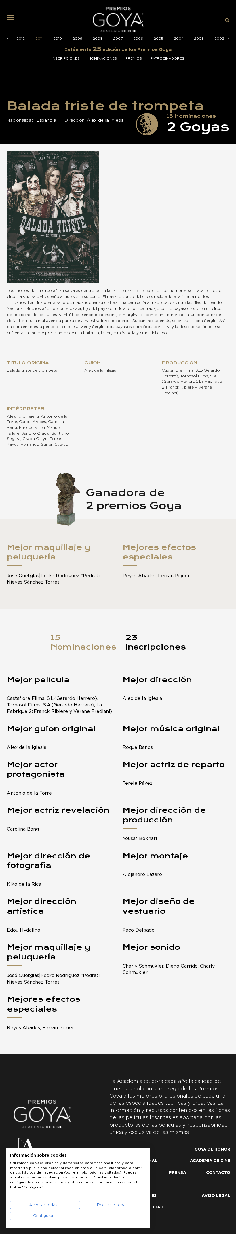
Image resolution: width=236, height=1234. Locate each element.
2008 (97, 38)
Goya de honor (212, 1149)
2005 (158, 38)
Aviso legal (216, 1196)
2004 (179, 38)
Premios (133, 58)
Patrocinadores (167, 58)
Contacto (218, 1173)
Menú (12, 19)
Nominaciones (102, 58)
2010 (57, 38)
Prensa (177, 1173)
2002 (219, 38)
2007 (118, 38)
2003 (199, 38)
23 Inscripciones (155, 642)
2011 (39, 38)
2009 (77, 38)
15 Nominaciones (83, 642)
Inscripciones (66, 58)
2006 (138, 38)
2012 (20, 38)
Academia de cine (210, 1161)
